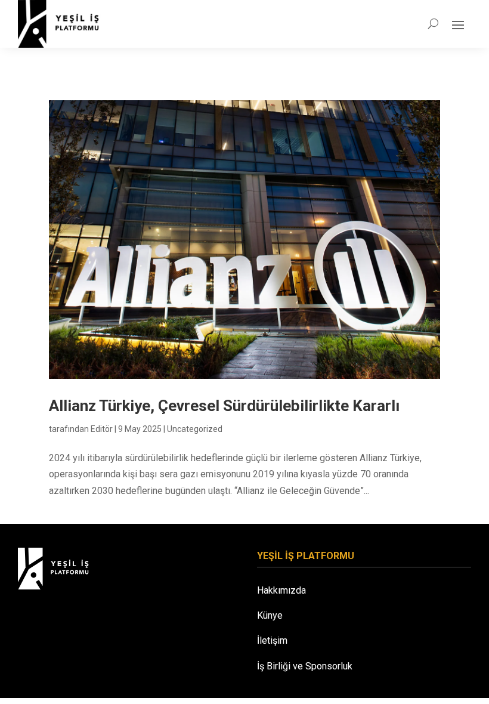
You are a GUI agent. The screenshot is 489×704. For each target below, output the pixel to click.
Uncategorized (194, 429)
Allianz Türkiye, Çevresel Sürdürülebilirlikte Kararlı (224, 406)
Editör (102, 429)
